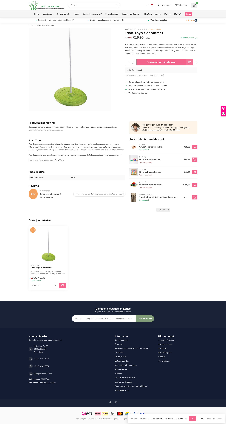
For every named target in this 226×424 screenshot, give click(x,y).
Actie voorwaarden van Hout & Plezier (131, 386)
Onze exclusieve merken (125, 378)
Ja (192, 418)
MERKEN (177, 14)
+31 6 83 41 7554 (172, 130)
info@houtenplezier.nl (152, 130)
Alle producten (164, 361)
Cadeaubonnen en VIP (92, 14)
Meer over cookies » (214, 418)
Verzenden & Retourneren (126, 365)
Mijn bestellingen (165, 344)
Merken (167, 14)
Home (36, 14)
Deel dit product (156, 75)
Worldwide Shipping (123, 382)
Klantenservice (121, 369)
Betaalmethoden (122, 361)
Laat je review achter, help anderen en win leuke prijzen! (99, 194)
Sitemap (118, 373)
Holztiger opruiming (152, 14)
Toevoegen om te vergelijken (136, 75)
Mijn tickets (162, 348)
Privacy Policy (120, 357)
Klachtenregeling (122, 390)
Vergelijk (37, 285)
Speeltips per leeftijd (130, 14)
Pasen (76, 14)
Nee (201, 418)
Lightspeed (117, 419)
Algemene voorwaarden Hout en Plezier (131, 348)
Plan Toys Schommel (45, 25)
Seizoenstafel (63, 14)
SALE (188, 14)
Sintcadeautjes (111, 14)
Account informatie (166, 340)
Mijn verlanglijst (164, 352)
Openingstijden (121, 340)
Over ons (119, 344)
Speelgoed (47, 14)
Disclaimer (119, 352)
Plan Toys (130, 29)
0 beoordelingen (154, 29)
